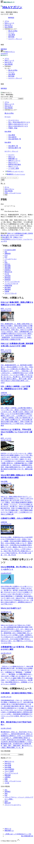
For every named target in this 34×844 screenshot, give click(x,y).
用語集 (9, 64)
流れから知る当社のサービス (18, 126)
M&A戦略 (8, 767)
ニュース (9, 60)
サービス (11, 33)
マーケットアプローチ (12, 281)
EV (6, 261)
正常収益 (8, 276)
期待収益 (8, 277)
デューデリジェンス (11, 773)
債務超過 (8, 253)
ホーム (7, 187)
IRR (6, 252)
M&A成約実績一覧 (14, 139)
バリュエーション (11, 259)
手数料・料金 (12, 128)
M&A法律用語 (9, 769)
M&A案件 (8, 142)
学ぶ (9, 62)
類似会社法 (8, 272)
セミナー (11, 155)
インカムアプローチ (11, 283)
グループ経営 (9, 771)
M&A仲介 (8, 763)
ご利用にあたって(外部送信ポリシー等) (18, 834)
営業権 (7, 291)
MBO (6, 801)
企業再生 (8, 777)
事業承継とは (12, 158)
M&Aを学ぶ (9, 25)
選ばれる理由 (12, 31)
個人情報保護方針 (27, 836)
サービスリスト (13, 120)
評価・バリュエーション (13, 193)
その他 (7, 783)
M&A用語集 (9, 27)
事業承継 (8, 775)
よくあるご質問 (13, 168)
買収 (6, 793)
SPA (6, 790)
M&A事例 (11, 35)
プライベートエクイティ (13, 805)
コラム (7, 21)
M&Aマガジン (13, 162)
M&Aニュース (9, 23)
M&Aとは (11, 156)
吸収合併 (8, 803)
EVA (6, 255)
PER (6, 262)
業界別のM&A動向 (14, 164)
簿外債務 (8, 266)
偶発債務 (8, 268)
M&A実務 (8, 765)
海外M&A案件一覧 (14, 148)
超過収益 (8, 279)
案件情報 (11, 37)
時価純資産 (8, 285)
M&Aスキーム (9, 761)
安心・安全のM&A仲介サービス (19, 122)
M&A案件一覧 (13, 146)
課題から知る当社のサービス (18, 124)
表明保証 (8, 791)
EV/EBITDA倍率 (10, 250)
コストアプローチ (11, 293)
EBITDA (7, 264)
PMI (6, 795)
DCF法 (7, 274)
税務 (6, 779)
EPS (6, 257)
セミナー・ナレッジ (15, 39)
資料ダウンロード (14, 160)
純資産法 (8, 270)
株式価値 (8, 287)
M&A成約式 (12, 137)
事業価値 (8, 289)
